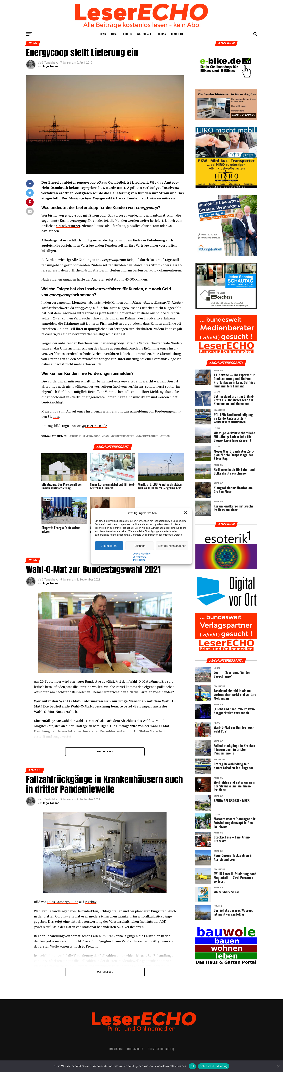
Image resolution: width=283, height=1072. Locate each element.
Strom (166, 436)
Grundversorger (123, 436)
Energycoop (92, 436)
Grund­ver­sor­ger (68, 225)
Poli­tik (127, 34)
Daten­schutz (140, 556)
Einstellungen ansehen (172, 545)
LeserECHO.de (96, 425)
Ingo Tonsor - (52, 583)
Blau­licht (177, 34)
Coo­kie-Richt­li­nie (142, 553)
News (103, 34)
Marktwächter (148, 436)
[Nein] (278, 1066)
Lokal (114, 34)
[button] (186, 513)
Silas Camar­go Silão (62, 902)
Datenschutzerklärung (213, 1066)
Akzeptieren (108, 545)
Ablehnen (139, 545)
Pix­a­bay (90, 902)
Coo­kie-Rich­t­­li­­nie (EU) (161, 1049)
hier (56, 416)
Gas (106, 436)
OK (192, 1066)
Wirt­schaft (144, 34)
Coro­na (161, 34)
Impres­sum (139, 560)
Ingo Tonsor (51, 66)
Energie (76, 436)
